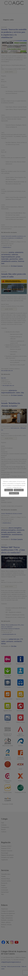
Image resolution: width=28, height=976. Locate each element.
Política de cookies (19, 490)
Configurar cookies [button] (14, 493)
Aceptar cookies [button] (8, 490)
